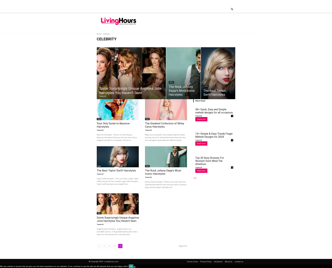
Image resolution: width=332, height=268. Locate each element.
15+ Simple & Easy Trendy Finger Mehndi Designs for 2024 (214, 135)
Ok (131, 266)
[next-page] (196, 178)
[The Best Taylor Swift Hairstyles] (218, 73)
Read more (201, 119)
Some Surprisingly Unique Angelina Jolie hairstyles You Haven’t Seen (118, 219)
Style (102, 83)
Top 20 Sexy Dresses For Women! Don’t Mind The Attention (209, 161)
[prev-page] (99, 246)
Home (99, 34)
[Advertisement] (191, 21)
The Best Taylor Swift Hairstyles (116, 170)
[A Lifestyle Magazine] (118, 21)
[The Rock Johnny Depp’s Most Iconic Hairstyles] (183, 73)
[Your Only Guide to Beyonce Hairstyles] (118, 109)
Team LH (100, 130)
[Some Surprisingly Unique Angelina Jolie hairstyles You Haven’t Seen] (131, 73)
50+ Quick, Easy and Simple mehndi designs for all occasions (214, 111)
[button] (232, 9)
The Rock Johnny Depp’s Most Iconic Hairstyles (163, 172)
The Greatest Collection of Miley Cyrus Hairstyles (164, 125)
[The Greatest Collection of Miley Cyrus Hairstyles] (166, 109)
